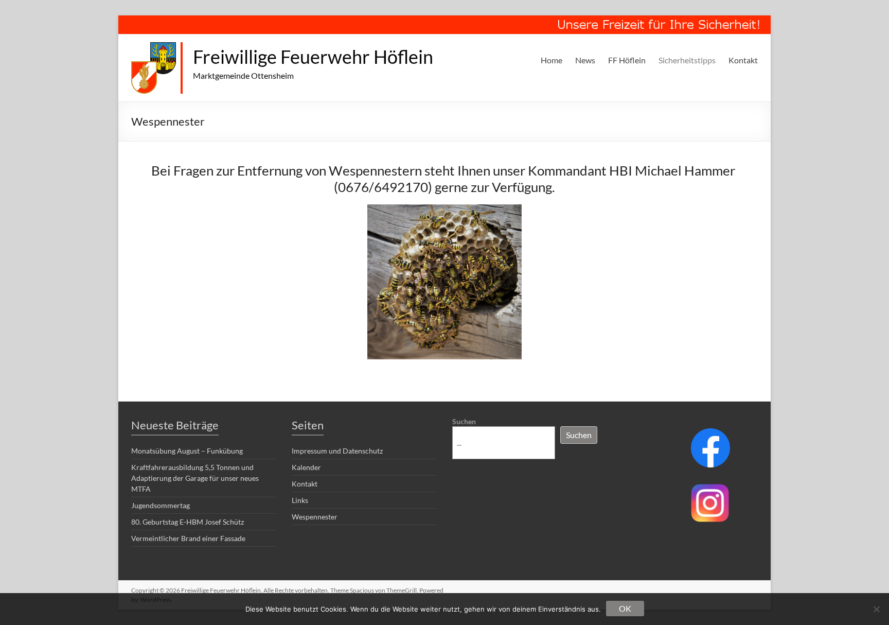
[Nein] (876, 609)
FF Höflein (627, 60)
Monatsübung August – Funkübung (187, 450)
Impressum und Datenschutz (337, 450)
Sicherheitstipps (687, 60)
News (585, 60)
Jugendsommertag (160, 505)
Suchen (464, 421)
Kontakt (743, 60)
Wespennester (314, 516)
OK (625, 608)
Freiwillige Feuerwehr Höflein (313, 56)
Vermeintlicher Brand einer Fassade (188, 538)
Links (300, 500)
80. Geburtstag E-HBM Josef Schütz (187, 521)
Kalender (306, 467)
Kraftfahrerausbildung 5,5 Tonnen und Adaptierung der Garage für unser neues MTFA (195, 478)
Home (551, 60)
